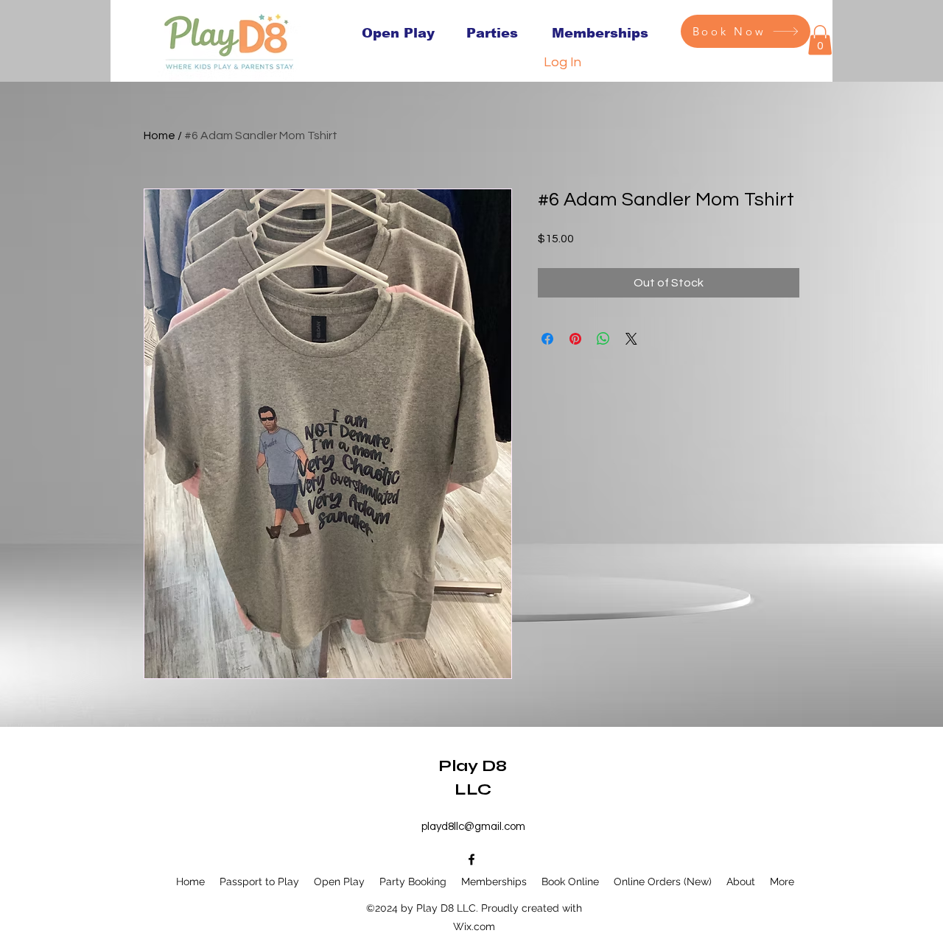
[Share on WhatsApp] (603, 339)
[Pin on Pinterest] (575, 339)
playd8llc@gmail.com (473, 826)
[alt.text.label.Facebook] (471, 859)
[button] (819, 40)
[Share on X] (631, 339)
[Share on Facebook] (547, 339)
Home (159, 135)
